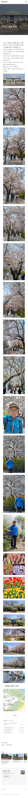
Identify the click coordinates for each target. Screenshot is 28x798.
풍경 (5, 720)
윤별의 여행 (4, 2)
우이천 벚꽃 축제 (7, 731)
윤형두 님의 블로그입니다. (8, 773)
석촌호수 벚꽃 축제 (8, 729)
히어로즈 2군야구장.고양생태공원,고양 (10, 723)
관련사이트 (4, 789)
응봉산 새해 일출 (7, 732)
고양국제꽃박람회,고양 (9, 727)
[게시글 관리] (10, 715)
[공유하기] (8, 715)
